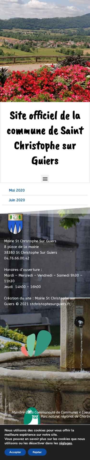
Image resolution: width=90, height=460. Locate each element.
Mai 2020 (17, 190)
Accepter (15, 452)
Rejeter (37, 452)
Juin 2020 (17, 200)
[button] (45, 178)
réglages (65, 443)
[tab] (45, 190)
